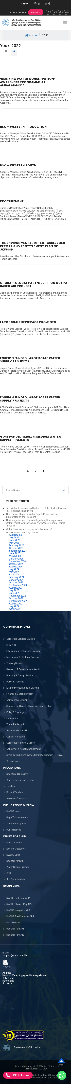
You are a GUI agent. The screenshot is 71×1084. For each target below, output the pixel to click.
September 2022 (18, 601)
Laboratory (12, 718)
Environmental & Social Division (22, 687)
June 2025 (14, 553)
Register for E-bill (15, 928)
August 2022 (15, 603)
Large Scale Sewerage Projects (28, 322)
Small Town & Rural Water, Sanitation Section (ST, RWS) (35, 755)
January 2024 (16, 580)
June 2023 (14, 593)
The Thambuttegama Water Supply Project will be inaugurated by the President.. (32, 515)
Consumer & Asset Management (23, 749)
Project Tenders (14, 792)
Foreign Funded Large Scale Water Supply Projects (30, 359)
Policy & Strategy (15, 712)
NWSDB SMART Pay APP (19, 904)
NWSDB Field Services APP (20, 916)
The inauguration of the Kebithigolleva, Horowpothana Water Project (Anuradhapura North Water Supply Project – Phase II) (36, 523)
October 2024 (16, 564)
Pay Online (35, 12)
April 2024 (14, 574)
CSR (8, 873)
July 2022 (14, 606)
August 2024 (15, 566)
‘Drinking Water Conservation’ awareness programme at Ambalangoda (27, 82)
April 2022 (14, 609)
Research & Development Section (23, 669)
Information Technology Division (23, 651)
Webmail (7, 966)
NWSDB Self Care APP (18, 898)
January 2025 (16, 558)
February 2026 (16, 545)
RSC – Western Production (23, 126)
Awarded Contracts (16, 798)
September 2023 (18, 585)
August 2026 (15, 535)
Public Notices (13, 829)
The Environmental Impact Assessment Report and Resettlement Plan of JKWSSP (33, 246)
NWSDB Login (13, 854)
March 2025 (15, 556)
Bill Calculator (13, 922)
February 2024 (16, 577)
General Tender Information (20, 780)
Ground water (13, 761)
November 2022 (17, 595)
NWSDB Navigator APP (18, 910)
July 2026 (14, 537)
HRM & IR (11, 645)
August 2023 (15, 587)
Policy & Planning (15, 681)
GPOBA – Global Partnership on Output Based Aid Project (34, 284)
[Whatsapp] (61, 1075)
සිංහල (37, 3)
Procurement (12, 201)
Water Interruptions (16, 823)
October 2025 (16, 548)
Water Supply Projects (17, 867)
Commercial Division (17, 700)
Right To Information (17, 817)
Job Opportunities (15, 879)
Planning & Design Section (20, 675)
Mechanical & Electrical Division (22, 657)
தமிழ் (47, 3)
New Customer (14, 842)
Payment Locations (18, 12)
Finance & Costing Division (19, 694)
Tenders (10, 786)
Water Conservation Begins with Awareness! (29, 529)
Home (32, 35)
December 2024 (17, 561)
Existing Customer (15, 848)
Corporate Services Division (20, 639)
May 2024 (14, 572)
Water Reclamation (16, 724)
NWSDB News (13, 811)
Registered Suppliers (17, 774)
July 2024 (14, 569)
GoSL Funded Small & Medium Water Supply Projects (30, 438)
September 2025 (18, 550)
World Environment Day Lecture (22, 532)
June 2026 (14, 540)
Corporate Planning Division (20, 742)
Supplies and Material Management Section (29, 706)
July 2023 (14, 590)
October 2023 (16, 582)
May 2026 (14, 543)
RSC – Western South (18, 165)
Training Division (14, 663)
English (25, 3)
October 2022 (16, 598)
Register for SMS (15, 861)
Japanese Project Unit (17, 730)
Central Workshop (15, 736)
